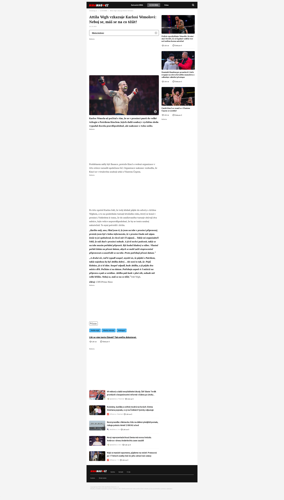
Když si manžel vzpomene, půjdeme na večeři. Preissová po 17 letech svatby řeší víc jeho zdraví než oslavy (132, 454)
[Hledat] (193, 5)
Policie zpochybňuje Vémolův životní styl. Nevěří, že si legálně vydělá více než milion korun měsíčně (177, 38)
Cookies (92, 478)
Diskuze (106, 342)
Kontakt (121, 472)
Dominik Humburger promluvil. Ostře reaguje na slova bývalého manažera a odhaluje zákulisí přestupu (178, 74)
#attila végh (95, 330)
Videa (166, 5)
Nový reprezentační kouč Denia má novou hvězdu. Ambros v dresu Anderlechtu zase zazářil (129, 439)
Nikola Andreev (98, 33)
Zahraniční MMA (137, 5)
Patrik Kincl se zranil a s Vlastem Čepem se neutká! (176, 109)
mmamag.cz (93, 11)
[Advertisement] (124, 55)
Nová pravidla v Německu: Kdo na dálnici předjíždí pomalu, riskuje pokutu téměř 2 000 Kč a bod (132, 423)
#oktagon (121, 330)
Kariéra (113, 472)
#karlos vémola (108, 330)
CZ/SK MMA (153, 5)
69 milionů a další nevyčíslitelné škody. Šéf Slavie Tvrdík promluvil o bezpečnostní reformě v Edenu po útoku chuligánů (131, 393)
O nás (128, 472)
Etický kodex (102, 478)
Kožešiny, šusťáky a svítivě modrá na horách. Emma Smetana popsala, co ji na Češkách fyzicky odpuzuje (130, 408)
